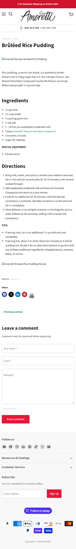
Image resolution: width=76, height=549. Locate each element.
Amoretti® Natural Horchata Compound (34, 131)
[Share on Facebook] (4, 294)
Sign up (54, 494)
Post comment (15, 419)
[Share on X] (11, 294)
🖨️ (32, 295)
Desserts (14, 279)
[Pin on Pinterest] (24, 294)
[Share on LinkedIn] (18, 294)
